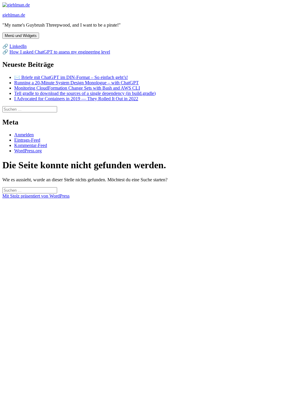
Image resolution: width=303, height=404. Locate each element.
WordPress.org (28, 150)
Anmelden (24, 134)
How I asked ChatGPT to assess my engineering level (59, 51)
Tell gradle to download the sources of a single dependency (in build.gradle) (85, 93)
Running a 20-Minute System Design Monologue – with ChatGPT (76, 82)
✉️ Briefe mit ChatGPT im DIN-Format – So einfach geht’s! (71, 77)
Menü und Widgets (21, 35)
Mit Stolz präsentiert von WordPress (36, 195)
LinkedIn (18, 46)
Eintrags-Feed (27, 140)
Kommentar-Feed (30, 145)
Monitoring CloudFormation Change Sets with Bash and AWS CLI (77, 88)
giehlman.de (13, 14)
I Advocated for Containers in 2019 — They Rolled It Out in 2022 (76, 98)
